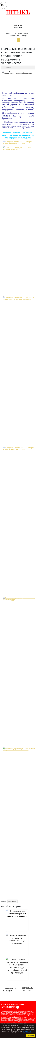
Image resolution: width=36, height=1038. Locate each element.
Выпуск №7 (18, 25)
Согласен (31, 1035)
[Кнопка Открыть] (18, 40)
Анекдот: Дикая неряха (17, 916)
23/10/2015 (8, 67)
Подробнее (27, 1032)
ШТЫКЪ (18, 12)
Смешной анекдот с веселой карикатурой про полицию (17, 970)
